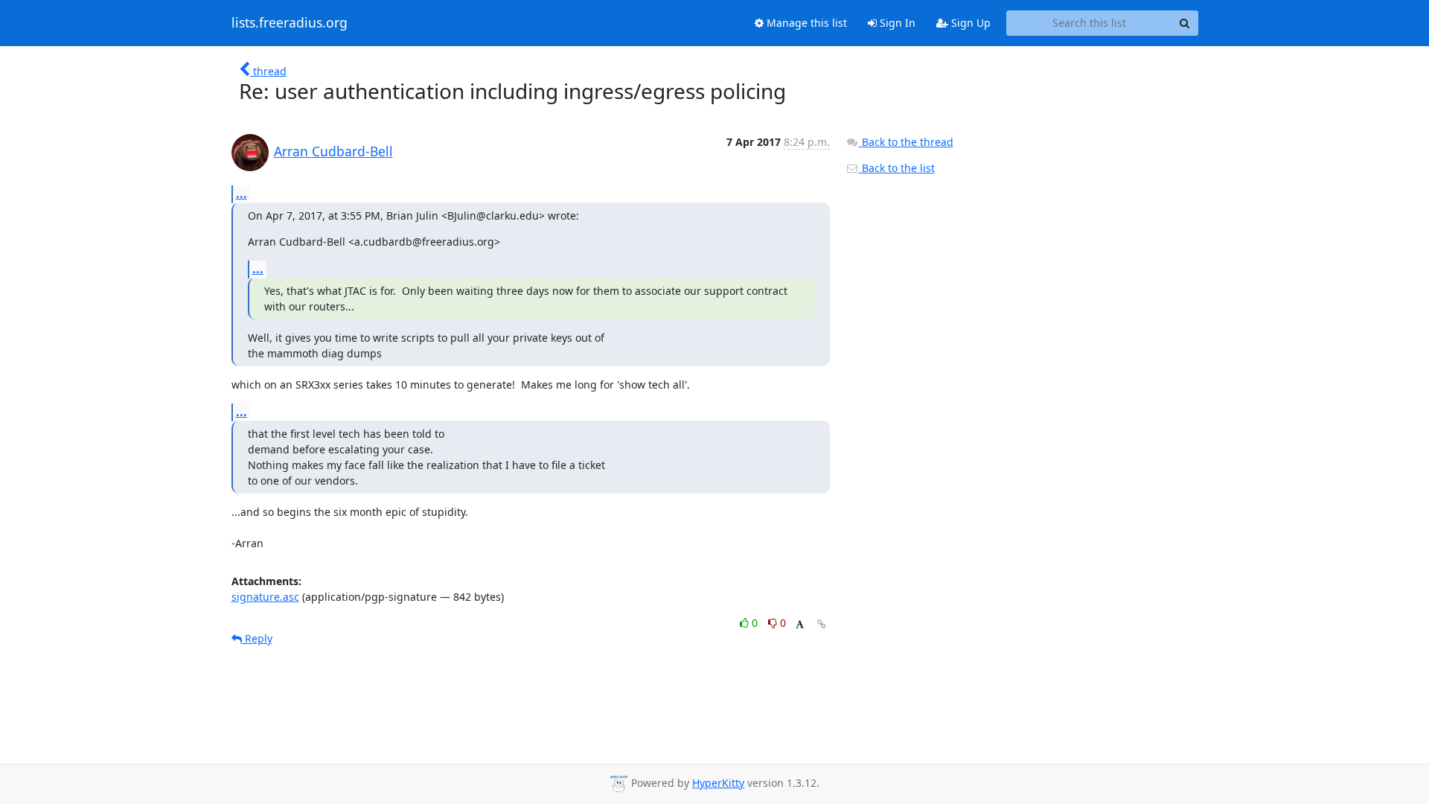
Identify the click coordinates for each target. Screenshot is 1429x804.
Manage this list (805, 23)
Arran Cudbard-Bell (333, 151)
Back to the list (897, 168)
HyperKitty (718, 783)
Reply (257, 638)
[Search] (1184, 23)
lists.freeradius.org (289, 23)
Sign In (896, 23)
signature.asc (265, 597)
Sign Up (969, 23)
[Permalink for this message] (821, 624)
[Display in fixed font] (800, 625)
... (241, 193)
